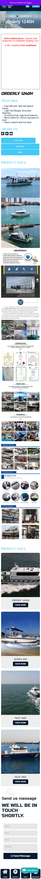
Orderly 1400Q (20, 600)
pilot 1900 (20, 777)
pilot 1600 (20, 718)
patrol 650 (20, 659)
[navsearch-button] (36, 5)
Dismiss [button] (29, 3)
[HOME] (5, 871)
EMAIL (26, 877)
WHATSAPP (36, 877)
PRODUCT (15, 877)
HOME (5, 877)
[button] (27, 5)
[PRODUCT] (15, 871)
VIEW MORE (20, 605)
